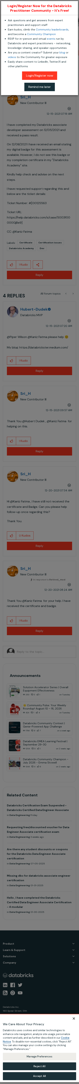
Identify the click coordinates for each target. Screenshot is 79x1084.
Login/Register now (39, 76)
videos (12, 57)
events (51, 38)
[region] (39, 1048)
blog (62, 52)
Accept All (39, 1076)
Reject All (39, 1066)
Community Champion (41, 34)
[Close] (74, 1018)
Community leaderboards (52, 29)
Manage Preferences (39, 1056)
